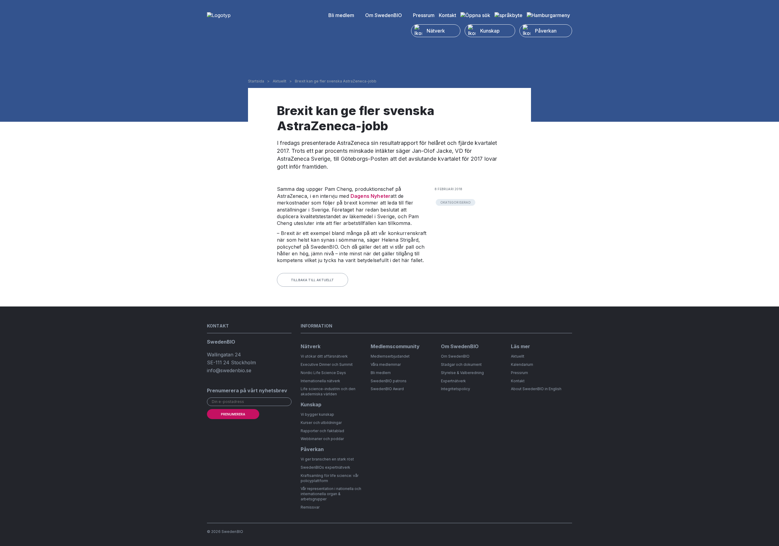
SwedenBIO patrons (389, 381)
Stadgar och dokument (461, 364)
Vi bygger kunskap (317, 414)
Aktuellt (279, 81)
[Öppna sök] (475, 15)
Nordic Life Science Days (323, 372)
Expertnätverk (453, 381)
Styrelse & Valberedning (462, 372)
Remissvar (310, 507)
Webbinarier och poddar (322, 438)
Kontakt (447, 15)
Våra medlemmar (386, 364)
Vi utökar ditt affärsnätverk (324, 356)
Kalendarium (522, 364)
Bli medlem (341, 15)
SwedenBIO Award (387, 389)
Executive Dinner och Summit (327, 364)
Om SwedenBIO (383, 15)
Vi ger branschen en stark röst (327, 459)
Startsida (256, 81)
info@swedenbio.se (229, 370)
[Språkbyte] (508, 15)
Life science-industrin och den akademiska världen (328, 391)
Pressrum (424, 15)
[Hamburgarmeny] (548, 15)
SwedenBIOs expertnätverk (325, 467)
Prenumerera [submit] (233, 414)
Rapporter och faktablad (322, 431)
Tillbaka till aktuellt (312, 280)
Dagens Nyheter (370, 196)
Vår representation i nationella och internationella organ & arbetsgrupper (331, 493)
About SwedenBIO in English (536, 389)
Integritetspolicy (455, 389)
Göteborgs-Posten (365, 159)
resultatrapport (399, 143)
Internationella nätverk (320, 381)
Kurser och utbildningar (321, 422)
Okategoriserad (455, 202)
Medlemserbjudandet (390, 356)
